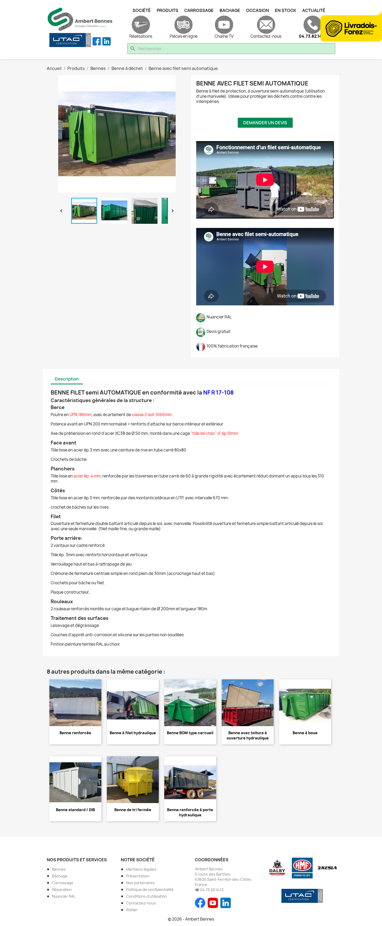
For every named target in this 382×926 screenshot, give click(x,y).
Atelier (132, 909)
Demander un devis (265, 123)
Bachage (230, 10)
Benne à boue (305, 732)
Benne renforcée (75, 732)
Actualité (313, 10)
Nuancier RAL (63, 896)
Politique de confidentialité (150, 889)
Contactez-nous (141, 903)
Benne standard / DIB (75, 809)
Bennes (59, 869)
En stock (285, 10)
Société (142, 10)
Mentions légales (141, 869)
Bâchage (60, 876)
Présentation (138, 876)
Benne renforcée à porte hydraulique (190, 812)
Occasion (257, 10)
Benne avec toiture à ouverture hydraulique (248, 735)
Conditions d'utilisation (146, 896)
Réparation (62, 889)
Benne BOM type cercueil (190, 732)
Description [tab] (67, 379)
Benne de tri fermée (132, 809)
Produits (167, 10)
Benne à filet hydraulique (133, 732)
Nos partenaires (140, 882)
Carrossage (199, 10)
